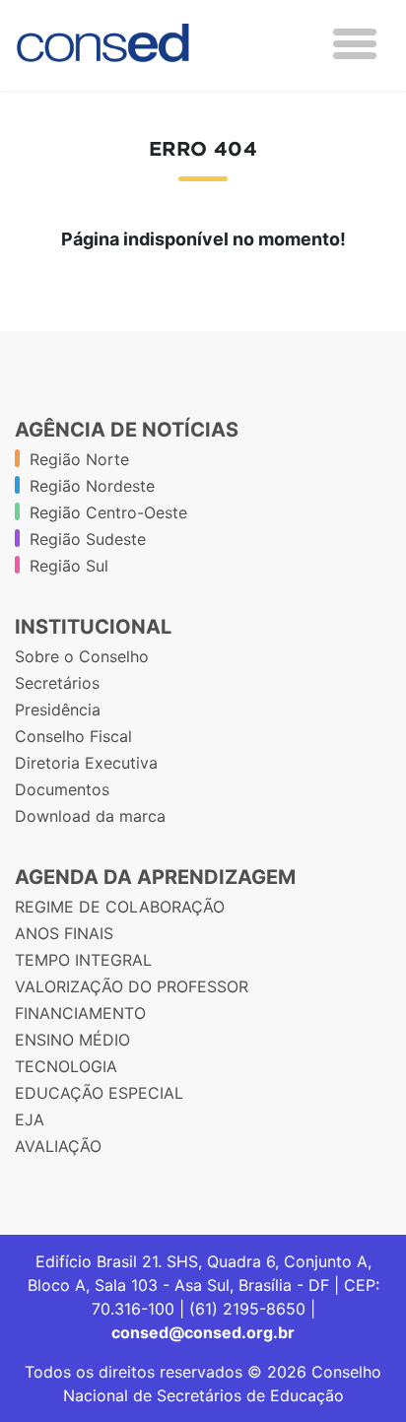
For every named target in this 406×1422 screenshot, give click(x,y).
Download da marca (90, 816)
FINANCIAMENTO (80, 1013)
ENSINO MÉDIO (72, 1040)
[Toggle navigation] (354, 44)
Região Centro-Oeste (108, 512)
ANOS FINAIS (64, 933)
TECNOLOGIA (66, 1066)
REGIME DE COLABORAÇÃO (120, 906)
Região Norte (79, 459)
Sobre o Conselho (82, 656)
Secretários (57, 683)
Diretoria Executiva (86, 763)
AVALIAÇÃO (58, 1146)
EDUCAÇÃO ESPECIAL (99, 1093)
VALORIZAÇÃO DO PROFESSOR (131, 986)
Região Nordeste (92, 486)
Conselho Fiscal (73, 736)
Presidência (58, 709)
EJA (29, 1119)
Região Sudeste (88, 539)
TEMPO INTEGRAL (83, 960)
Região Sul (69, 566)
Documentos (62, 789)
